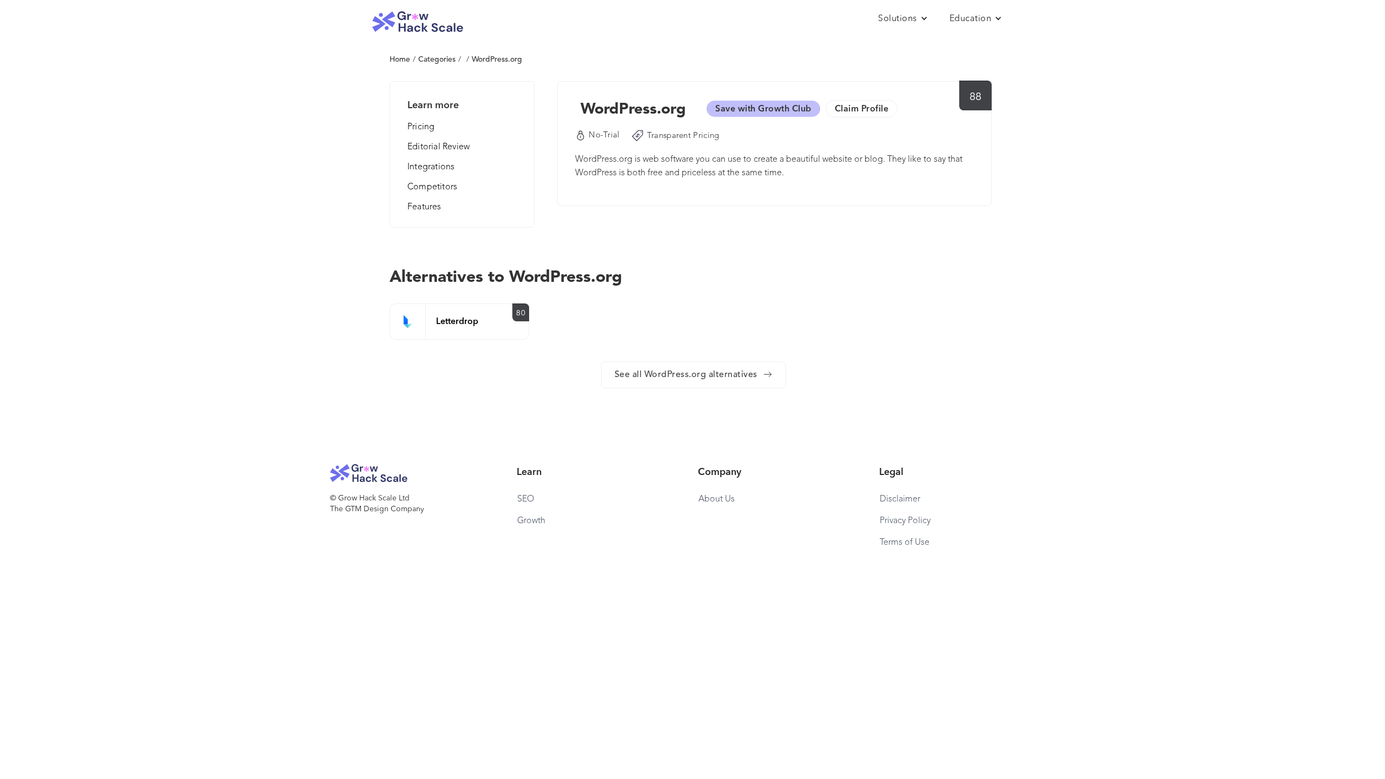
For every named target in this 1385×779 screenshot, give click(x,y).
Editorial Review (438, 147)
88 (976, 97)
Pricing (420, 127)
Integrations (430, 167)
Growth (531, 521)
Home (400, 59)
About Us (716, 499)
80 (520, 313)
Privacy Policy (905, 521)
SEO (525, 499)
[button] (903, 19)
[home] (417, 21)
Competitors (432, 187)
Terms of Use (904, 542)
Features (424, 207)
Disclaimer (900, 499)
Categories (437, 59)
